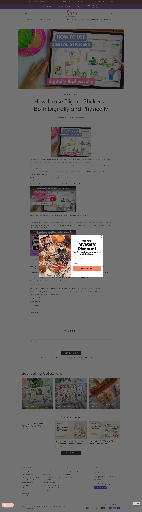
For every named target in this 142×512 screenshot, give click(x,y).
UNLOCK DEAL (87, 268)
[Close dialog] (101, 237)
